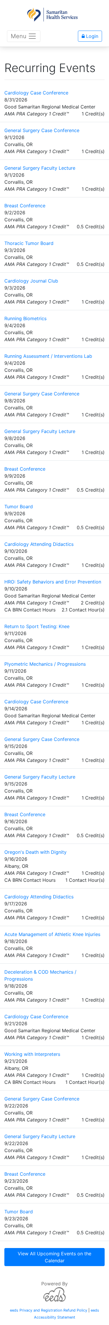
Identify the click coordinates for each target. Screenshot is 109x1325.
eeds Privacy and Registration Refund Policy (48, 1310)
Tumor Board (18, 506)
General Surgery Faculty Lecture (39, 168)
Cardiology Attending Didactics (39, 544)
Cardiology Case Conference (36, 93)
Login (91, 36)
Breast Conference (24, 205)
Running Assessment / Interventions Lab (48, 356)
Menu (18, 36)
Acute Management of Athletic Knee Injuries (52, 934)
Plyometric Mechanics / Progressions (45, 664)
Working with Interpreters (32, 1054)
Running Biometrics (25, 318)
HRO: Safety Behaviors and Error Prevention (52, 582)
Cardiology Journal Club (31, 281)
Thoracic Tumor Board (28, 243)
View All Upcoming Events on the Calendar (54, 1257)
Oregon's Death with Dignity (35, 852)
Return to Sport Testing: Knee (36, 626)
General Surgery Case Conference (41, 130)
